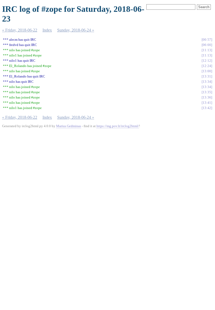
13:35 (207, 92)
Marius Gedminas (68, 126)
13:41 (207, 103)
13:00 (207, 71)
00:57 (207, 40)
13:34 (207, 82)
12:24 (207, 66)
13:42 (207, 108)
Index (47, 30)
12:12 (207, 61)
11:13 (207, 50)
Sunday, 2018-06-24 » (75, 30)
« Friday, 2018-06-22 (19, 30)
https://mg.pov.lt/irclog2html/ (117, 126)
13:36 (207, 97)
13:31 (207, 76)
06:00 (207, 45)
